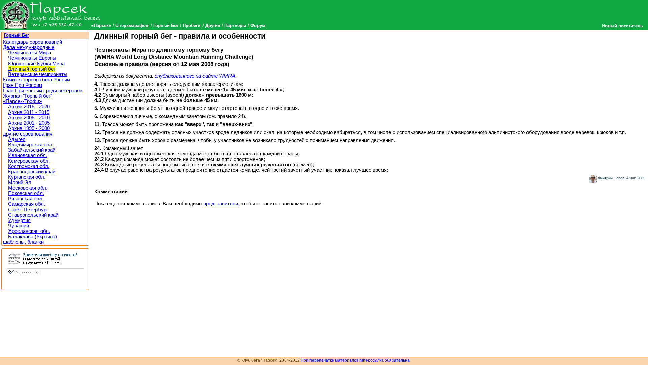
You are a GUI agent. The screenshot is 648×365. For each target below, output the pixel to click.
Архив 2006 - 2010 (29, 117)
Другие (212, 25)
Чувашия (18, 225)
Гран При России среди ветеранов (42, 90)
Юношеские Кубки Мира (36, 63)
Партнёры (235, 25)
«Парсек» (101, 25)
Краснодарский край (31, 171)
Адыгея (16, 139)
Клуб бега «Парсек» (50, 14)
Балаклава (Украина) (32, 236)
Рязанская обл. (26, 198)
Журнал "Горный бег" (27, 96)
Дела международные (28, 47)
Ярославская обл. (29, 231)
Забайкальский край (31, 150)
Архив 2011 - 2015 (28, 112)
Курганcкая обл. (26, 177)
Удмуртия (19, 220)
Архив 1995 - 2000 (29, 128)
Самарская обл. (26, 204)
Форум (257, 25)
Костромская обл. (28, 166)
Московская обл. (27, 188)
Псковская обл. (26, 193)
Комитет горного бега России (36, 79)
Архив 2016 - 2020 (29, 107)
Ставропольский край (33, 215)
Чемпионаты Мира (29, 52)
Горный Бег (165, 25)
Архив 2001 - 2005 (29, 123)
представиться (220, 203)
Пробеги (191, 25)
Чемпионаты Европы (32, 58)
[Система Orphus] (45, 274)
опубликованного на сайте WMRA (195, 76)
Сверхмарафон (131, 25)
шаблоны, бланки (23, 242)
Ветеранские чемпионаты (38, 74)
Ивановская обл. (27, 155)
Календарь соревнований (32, 42)
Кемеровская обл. (29, 161)
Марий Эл (19, 182)
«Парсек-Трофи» (22, 101)
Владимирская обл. (30, 144)
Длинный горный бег (31, 69)
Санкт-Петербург (28, 209)
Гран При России (22, 85)
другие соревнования (27, 134)
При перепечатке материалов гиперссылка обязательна (355, 360)
